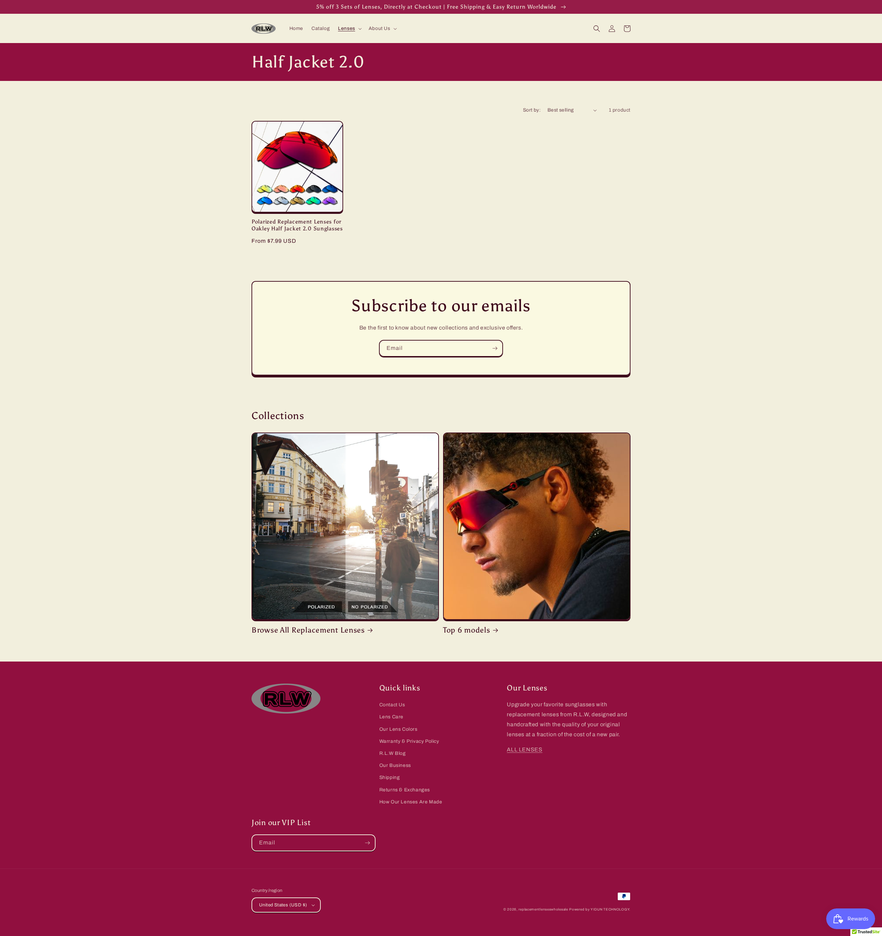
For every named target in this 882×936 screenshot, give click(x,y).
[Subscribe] (494, 348)
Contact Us (392, 704)
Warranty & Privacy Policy (409, 741)
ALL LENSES (524, 749)
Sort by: (532, 110)
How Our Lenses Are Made (410, 801)
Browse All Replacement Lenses (308, 630)
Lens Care (391, 716)
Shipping (389, 777)
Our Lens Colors (398, 729)
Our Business (395, 765)
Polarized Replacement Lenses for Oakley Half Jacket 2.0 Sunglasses (297, 224)
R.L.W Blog (392, 753)
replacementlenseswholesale (543, 909)
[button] (349, 28)
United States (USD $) (283, 905)
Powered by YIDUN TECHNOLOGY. (599, 909)
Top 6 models (466, 630)
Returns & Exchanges (404, 789)
